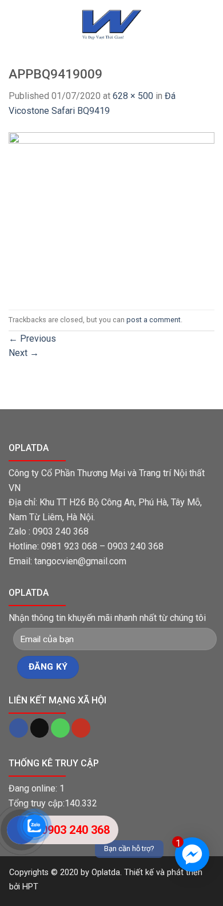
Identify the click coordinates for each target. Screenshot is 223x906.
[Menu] (15, 36)
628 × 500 (133, 95)
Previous (32, 338)
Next (24, 352)
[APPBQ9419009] (111, 213)
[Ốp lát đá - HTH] (111, 24)
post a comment (153, 319)
